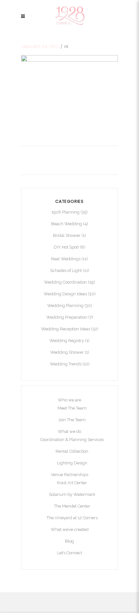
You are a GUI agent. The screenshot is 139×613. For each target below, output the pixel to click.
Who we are (69, 400)
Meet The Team (72, 408)
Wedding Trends (65, 364)
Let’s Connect (69, 552)
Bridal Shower (66, 235)
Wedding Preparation (66, 317)
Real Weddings (65, 258)
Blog (69, 541)
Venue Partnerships (69, 474)
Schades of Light (66, 270)
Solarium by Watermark (72, 494)
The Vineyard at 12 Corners (72, 517)
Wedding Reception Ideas (65, 328)
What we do (69, 431)
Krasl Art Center (72, 482)
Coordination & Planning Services (72, 439)
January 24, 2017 (40, 46)
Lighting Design (72, 462)
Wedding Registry (66, 340)
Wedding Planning (65, 305)
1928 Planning (65, 212)
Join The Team (72, 419)
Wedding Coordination (65, 282)
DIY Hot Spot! (66, 247)
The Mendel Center (72, 506)
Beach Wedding (66, 223)
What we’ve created (70, 529)
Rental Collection (72, 451)
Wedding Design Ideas (65, 293)
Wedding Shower (67, 352)
